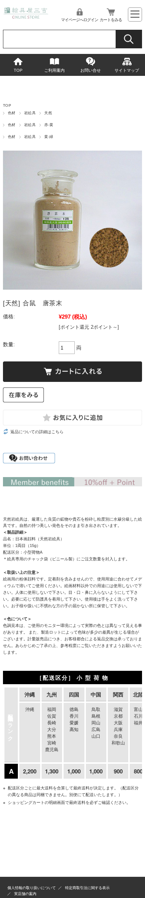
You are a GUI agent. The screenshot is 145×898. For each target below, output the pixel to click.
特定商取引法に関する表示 (87, 888)
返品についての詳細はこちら (37, 431)
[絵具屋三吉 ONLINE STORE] (26, 16)
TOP (18, 70)
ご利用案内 (54, 70)
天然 (48, 113)
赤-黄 (48, 125)
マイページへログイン (79, 19)
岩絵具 (30, 113)
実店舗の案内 (25, 894)
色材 (12, 113)
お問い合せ (90, 70)
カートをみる (111, 19)
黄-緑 (48, 137)
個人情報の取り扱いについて (31, 888)
